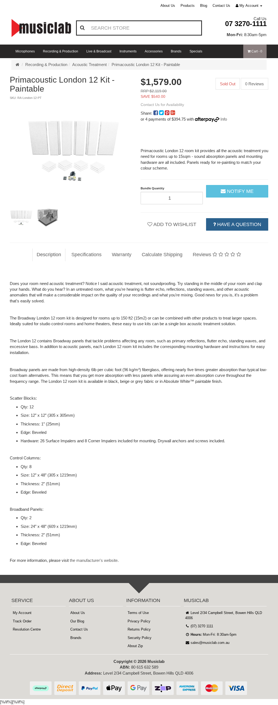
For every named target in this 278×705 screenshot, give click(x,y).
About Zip (135, 646)
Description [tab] (49, 254)
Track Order (22, 621)
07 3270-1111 (246, 24)
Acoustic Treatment (89, 64)
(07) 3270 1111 (201, 626)
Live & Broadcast (98, 51)
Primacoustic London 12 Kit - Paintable (146, 64)
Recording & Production (60, 51)
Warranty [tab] (121, 254)
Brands (176, 51)
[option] (73, 150)
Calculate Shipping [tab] (162, 254)
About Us (167, 6)
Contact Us (221, 6)
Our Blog (77, 621)
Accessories (154, 51)
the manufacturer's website (94, 560)
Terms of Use (138, 613)
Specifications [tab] (86, 254)
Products (188, 6)
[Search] (82, 28)
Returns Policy (139, 629)
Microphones (25, 51)
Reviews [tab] (203, 254)
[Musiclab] (41, 28)
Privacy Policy (139, 621)
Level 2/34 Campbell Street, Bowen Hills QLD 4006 (223, 615)
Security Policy (139, 638)
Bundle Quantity (152, 188)
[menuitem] (156, 113)
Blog (203, 6)
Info (223, 119)
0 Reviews (254, 84)
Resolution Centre (27, 629)
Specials (195, 51)
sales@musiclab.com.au (209, 643)
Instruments (128, 51)
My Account (22, 613)
